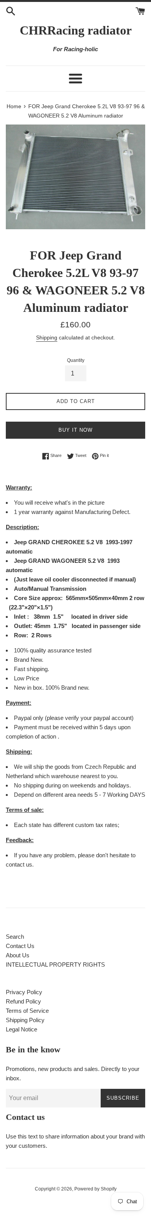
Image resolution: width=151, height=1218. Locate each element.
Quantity (75, 360)
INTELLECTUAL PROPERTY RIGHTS (55, 964)
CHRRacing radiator (76, 30)
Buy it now (75, 430)
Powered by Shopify (95, 1189)
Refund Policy (23, 1001)
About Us (17, 955)
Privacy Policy (24, 992)
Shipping (46, 337)
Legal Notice (21, 1029)
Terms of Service (27, 1010)
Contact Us (20, 946)
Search (15, 936)
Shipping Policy (25, 1020)
